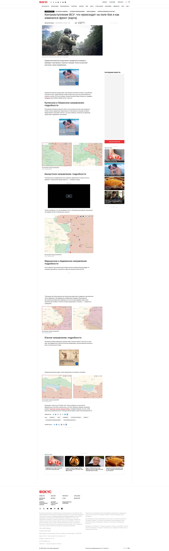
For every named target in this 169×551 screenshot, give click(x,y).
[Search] (129, 2)
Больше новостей (114, 141)
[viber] (54, 508)
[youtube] (51, 508)
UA (126, 2)
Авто (122, 6)
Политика (74, 6)
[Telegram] (56, 2)
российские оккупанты (69, 420)
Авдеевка (66, 417)
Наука (91, 6)
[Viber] (60, 2)
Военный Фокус (64, 6)
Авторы (53, 498)
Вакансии (77, 498)
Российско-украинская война (77, 11)
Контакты (105, 548)
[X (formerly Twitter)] (53, 2)
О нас (64, 498)
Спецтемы (112, 2)
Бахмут (86, 417)
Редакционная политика (66, 502)
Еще (127, 6)
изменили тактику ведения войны (59, 409)
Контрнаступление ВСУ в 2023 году (106, 11)
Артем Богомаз (49, 23)
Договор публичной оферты (54, 503)
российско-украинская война (53, 420)
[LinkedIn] (65, 2)
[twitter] (43, 508)
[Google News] (63, 2)
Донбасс (52, 417)
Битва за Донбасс (91, 11)
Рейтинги (120, 2)
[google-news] (58, 508)
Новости (42, 495)
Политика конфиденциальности (93, 548)
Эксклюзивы (54, 6)
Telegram (47, 98)
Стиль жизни (99, 6)
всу (59, 417)
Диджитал (116, 6)
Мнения (104, 2)
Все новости (45, 6)
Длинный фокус (42, 499)
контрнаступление (76, 417)
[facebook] (40, 508)
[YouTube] (58, 2)
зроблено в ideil (126, 548)
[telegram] (47, 508)
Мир (87, 6)
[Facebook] (51, 2)
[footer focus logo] (45, 491)
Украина (81, 6)
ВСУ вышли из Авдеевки (62, 11)
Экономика (108, 6)
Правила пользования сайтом (43, 503)
